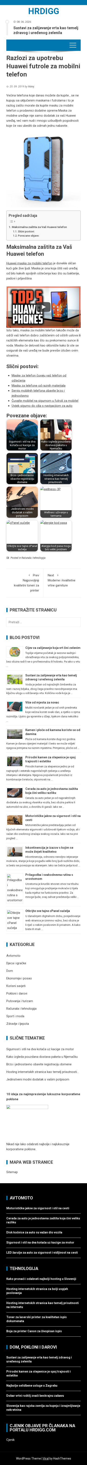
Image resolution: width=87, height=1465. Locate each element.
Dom (9, 971)
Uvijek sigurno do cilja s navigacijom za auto (42, 406)
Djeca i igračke (16, 963)
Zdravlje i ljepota (17, 1024)
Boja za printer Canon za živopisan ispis (34, 1331)
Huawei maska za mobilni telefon (29, 263)
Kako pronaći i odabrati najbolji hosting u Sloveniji (41, 1279)
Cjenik (10, 1440)
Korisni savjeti (16, 986)
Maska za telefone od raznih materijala (38, 385)
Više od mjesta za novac (42, 702)
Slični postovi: (26, 231)
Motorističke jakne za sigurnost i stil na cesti (37, 1208)
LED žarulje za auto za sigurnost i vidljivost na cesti (42, 1252)
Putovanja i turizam (19, 1001)
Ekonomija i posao (19, 978)
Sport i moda (15, 1016)
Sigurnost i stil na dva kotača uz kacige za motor (40, 1242)
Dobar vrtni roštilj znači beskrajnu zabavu (35, 1395)
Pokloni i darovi (16, 993)
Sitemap (12, 1172)
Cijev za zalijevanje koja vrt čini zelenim (52, 648)
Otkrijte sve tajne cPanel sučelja (47, 911)
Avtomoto (13, 956)
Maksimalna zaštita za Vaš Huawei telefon (40, 227)
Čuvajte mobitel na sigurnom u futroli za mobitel (45, 401)
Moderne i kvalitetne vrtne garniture (61, 580)
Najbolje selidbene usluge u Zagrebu (31, 1385)
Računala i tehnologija (33, 557)
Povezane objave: (28, 235)
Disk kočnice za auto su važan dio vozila (34, 1232)
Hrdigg (43, 11)
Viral (46, 1458)
